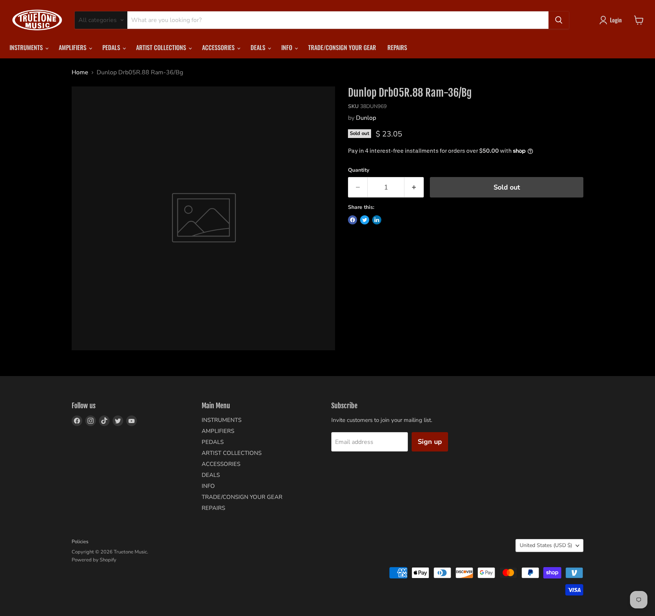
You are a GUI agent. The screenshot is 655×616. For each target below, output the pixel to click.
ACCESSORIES (219, 47)
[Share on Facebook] (352, 219)
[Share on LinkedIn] (376, 219)
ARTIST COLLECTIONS (162, 47)
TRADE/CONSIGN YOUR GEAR (342, 47)
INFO (287, 47)
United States (546, 545)
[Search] (558, 20)
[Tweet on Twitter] (364, 219)
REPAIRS (397, 47)
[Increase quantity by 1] (414, 187)
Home (80, 72)
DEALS (259, 47)
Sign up (430, 441)
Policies (80, 541)
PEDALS (112, 47)
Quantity (358, 170)
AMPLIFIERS (73, 47)
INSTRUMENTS (26, 47)
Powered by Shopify (94, 559)
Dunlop (366, 118)
